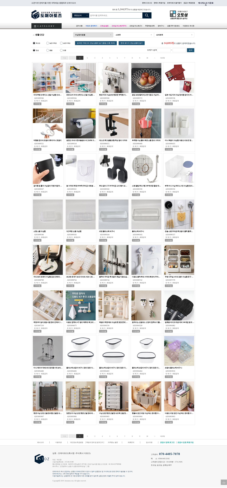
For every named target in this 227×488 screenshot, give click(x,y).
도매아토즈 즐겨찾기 (174, 3)
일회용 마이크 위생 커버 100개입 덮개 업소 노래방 (179, 322)
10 (147, 58)
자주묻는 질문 (113, 442)
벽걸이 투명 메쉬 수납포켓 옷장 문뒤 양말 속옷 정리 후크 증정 (113, 322)
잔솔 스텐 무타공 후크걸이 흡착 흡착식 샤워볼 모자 (179, 231)
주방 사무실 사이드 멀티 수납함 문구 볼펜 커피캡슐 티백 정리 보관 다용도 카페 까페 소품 (179, 277)
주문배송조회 (150, 26)
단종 (64, 50)
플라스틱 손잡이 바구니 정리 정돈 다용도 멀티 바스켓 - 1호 (146, 368)
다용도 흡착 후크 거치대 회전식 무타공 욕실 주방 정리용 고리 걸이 (146, 277)
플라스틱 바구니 (138, 231)
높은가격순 (53, 43)
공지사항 (79, 26)
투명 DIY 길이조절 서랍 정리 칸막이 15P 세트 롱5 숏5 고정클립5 (48, 322)
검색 (146, 15)
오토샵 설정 (104, 26)
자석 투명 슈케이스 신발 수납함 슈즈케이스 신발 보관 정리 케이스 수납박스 (48, 95)
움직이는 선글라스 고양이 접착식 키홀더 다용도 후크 (146, 322)
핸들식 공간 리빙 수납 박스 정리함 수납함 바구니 (146, 413)
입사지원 (149, 442)
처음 (64, 58)
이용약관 (58, 442)
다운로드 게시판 (188, 26)
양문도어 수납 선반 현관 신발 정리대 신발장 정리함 (81, 413)
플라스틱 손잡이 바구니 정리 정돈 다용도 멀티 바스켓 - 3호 (81, 368)
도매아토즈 (46, 14)
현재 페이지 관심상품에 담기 (132, 43)
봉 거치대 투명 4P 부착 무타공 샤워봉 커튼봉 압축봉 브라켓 (81, 186)
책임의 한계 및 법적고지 (94, 442)
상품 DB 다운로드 (173, 26)
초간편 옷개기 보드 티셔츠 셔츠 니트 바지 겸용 (81, 277)
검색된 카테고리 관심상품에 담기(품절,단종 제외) (96, 43)
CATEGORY (46, 26)
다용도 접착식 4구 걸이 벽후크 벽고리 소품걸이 (81, 322)
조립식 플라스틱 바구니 (173, 368)
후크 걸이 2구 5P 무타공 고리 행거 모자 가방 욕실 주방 (113, 186)
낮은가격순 (66, 43)
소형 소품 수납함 (39, 231)
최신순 (38, 43)
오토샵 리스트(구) (136, 26)
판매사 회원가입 (159, 3)
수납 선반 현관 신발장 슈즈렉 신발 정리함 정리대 (113, 413)
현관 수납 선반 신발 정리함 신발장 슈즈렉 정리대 (48, 413)
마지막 (162, 58)
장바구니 (161, 26)
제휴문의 (131, 442)
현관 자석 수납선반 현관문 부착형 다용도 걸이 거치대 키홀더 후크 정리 (113, 95)
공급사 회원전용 (189, 3)
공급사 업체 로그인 (167, 442)
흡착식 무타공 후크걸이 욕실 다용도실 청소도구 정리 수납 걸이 (113, 277)
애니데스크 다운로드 (205, 4)
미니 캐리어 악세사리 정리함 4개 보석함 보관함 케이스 (48, 368)
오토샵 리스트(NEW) (119, 26)
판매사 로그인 (147, 3)
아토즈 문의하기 (91, 26)
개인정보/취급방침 (76, 442)
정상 (37, 50)
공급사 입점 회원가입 (185, 442)
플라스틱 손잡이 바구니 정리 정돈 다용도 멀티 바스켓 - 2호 (113, 368)
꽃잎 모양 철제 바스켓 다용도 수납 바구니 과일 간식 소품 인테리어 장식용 (146, 95)
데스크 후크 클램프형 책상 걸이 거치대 (113, 140)
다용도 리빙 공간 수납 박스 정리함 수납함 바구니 (179, 413)
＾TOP (223, 482)
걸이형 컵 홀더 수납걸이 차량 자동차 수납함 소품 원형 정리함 (48, 186)
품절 (51, 50)
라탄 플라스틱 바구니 (107, 231)
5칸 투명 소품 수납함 (73, 231)
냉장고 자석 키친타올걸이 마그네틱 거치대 (81, 140)
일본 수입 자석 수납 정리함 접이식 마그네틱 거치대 (179, 95)
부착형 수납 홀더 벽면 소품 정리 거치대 (146, 140)
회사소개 (40, 442)
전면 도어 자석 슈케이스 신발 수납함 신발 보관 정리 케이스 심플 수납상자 (81, 95)
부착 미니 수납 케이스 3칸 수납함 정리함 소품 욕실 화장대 (179, 186)
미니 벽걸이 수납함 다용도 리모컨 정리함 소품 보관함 (179, 140)
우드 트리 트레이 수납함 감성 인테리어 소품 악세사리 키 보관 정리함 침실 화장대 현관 (48, 277)
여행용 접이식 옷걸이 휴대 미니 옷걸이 (47, 140)
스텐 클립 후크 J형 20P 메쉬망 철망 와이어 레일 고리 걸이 (146, 186)
